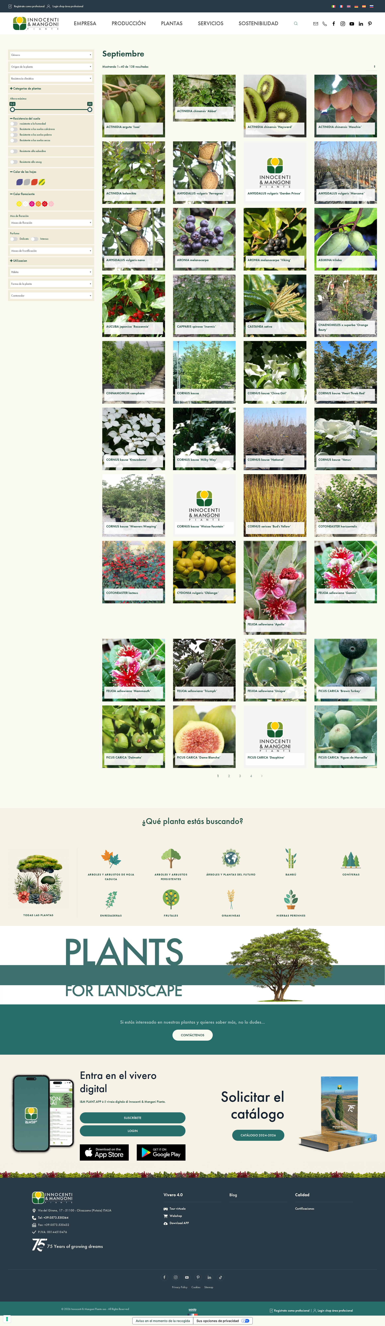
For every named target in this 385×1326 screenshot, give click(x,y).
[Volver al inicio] (35, 23)
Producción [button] (129, 23)
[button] (296, 23)
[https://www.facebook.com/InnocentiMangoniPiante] (333, 23)
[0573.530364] (324, 23)
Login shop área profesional (68, 6)
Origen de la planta (22, 66)
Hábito (14, 272)
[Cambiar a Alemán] (356, 6)
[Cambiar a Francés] (341, 6)
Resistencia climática (22, 78)
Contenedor (17, 295)
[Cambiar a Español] (364, 6)
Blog (233, 1194)
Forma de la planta (21, 284)
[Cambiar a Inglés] (349, 6)
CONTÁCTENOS (192, 1035)
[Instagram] (342, 23)
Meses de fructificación (24, 251)
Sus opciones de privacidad (218, 1321)
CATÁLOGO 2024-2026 (258, 1135)
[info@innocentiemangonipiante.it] (315, 23)
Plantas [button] (171, 23)
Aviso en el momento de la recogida (163, 1321)
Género (15, 55)
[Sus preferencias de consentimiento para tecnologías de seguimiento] (7, 1319)
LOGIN (133, 1131)
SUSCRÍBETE (132, 1118)
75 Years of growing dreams (75, 1246)
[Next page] (261, 776)
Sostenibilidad (258, 23)
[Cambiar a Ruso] (371, 6)
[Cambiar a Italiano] (333, 6)
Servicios (210, 23)
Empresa (85, 23)
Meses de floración (21, 222)
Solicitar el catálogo (252, 1105)
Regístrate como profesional (29, 6)
